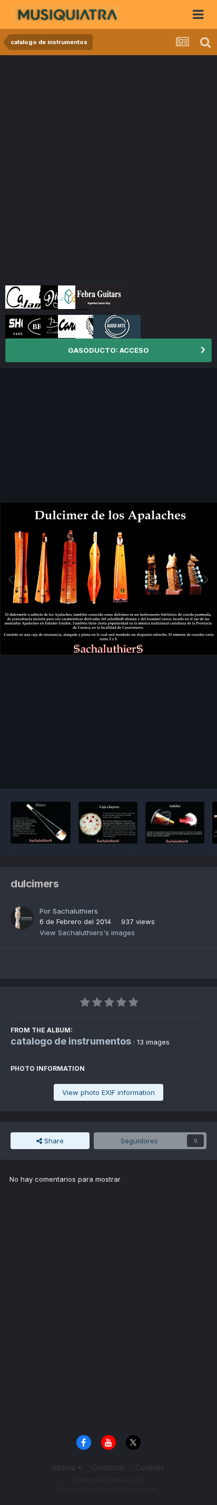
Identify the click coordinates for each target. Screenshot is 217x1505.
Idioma (65, 1467)
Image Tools (173, 770)
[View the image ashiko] (174, 823)
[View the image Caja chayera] (107, 823)
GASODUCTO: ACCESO (108, 350)
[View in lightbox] (108, 579)
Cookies (149, 1467)
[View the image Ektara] (41, 823)
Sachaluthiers (75, 911)
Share (53, 1141)
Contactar (108, 1467)
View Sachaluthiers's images (87, 932)
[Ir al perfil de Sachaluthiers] (22, 917)
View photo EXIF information (108, 1092)
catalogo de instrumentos (71, 1041)
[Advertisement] (108, 168)
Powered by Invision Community (108, 1489)
